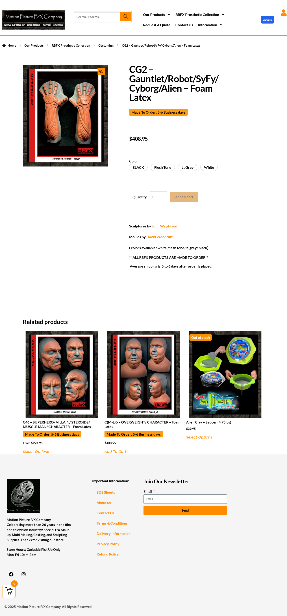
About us (104, 502)
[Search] (125, 16)
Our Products (154, 14)
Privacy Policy (108, 544)
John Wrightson (164, 226)
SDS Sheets (106, 492)
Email (148, 491)
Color (133, 161)
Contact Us (184, 25)
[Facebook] (11, 574)
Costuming (105, 45)
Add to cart (184, 197)
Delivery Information (113, 533)
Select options (36, 452)
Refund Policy (108, 554)
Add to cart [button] (115, 452)
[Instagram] (23, 574)
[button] (101, 71)
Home (12, 45)
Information (207, 25)
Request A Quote (156, 25)
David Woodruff (159, 237)
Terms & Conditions (112, 523)
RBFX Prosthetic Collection (197, 14)
